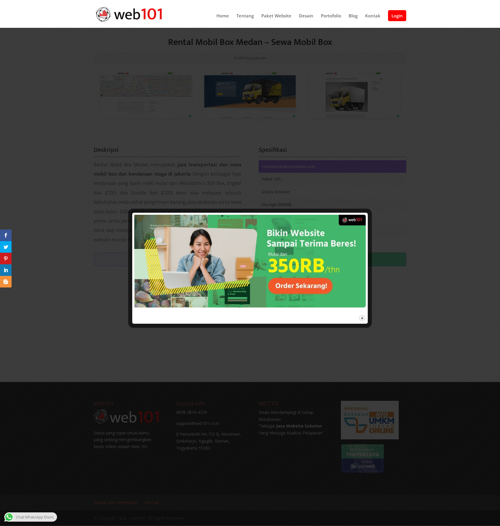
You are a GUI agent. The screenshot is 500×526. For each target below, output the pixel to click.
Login (397, 16)
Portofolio (331, 16)
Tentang (245, 16)
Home (222, 16)
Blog (353, 16)
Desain (306, 16)
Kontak (372, 16)
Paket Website (276, 16)
